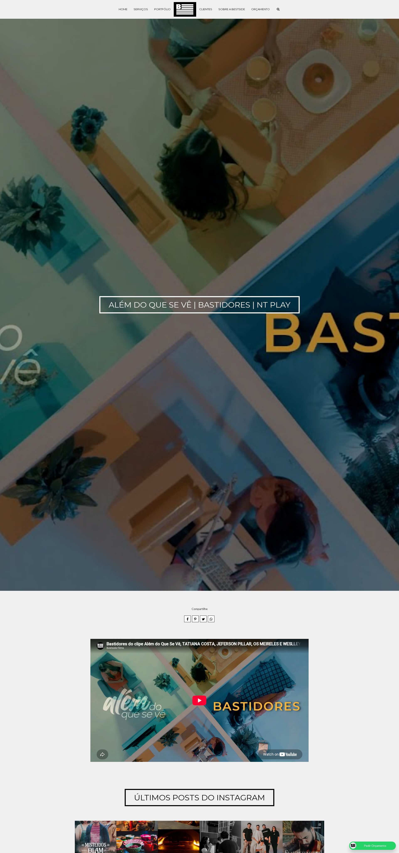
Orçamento (260, 9)
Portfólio (162, 9)
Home (123, 9)
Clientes (205, 9)
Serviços (141, 9)
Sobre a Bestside (231, 9)
